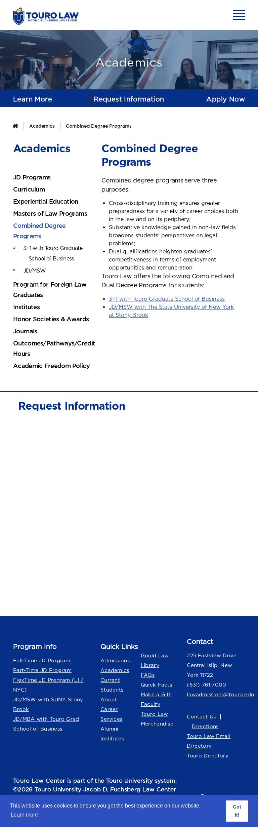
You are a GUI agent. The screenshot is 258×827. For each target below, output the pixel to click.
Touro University (129, 781)
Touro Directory (207, 755)
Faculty (150, 704)
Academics (42, 125)
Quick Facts (156, 685)
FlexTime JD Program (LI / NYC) (48, 685)
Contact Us (201, 716)
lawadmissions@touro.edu (216, 694)
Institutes (112, 738)
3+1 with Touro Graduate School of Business (167, 299)
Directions (205, 726)
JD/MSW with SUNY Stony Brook (48, 704)
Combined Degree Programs (99, 125)
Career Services (111, 714)
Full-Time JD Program (41, 660)
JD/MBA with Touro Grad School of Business (46, 724)
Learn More (32, 98)
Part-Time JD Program (42, 670)
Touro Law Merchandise (157, 719)
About (108, 699)
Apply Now (225, 98)
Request (129, 98)
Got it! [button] (237, 811)
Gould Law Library (155, 660)
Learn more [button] (24, 815)
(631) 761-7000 (206, 685)
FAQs (148, 675)
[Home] (15, 125)
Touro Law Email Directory (208, 741)
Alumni (109, 729)
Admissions (115, 660)
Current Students (111, 685)
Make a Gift (156, 694)
